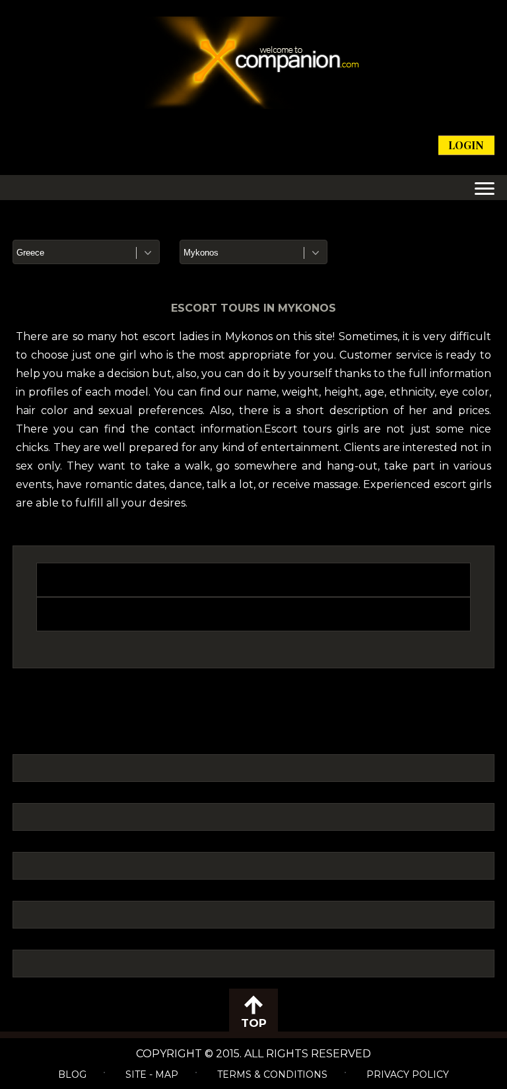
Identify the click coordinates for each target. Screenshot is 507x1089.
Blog (72, 1074)
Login (466, 145)
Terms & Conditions (272, 1074)
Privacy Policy (407, 1074)
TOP (254, 1023)
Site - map (151, 1074)
